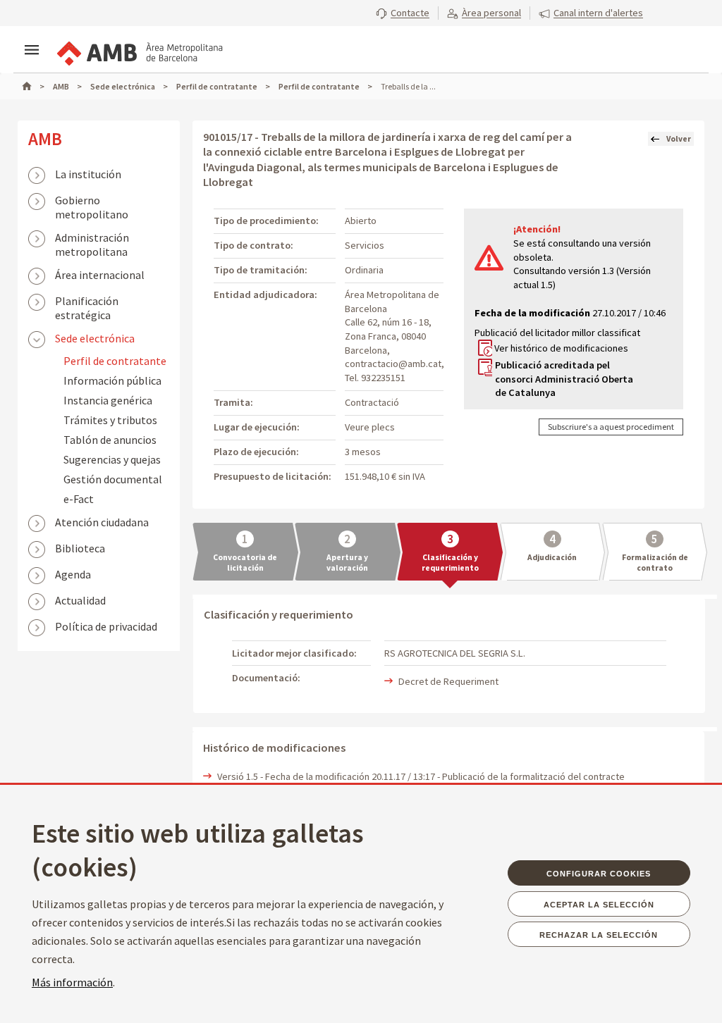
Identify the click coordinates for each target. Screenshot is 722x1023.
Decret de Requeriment (448, 681)
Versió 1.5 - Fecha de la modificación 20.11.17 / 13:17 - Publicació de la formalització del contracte (421, 776)
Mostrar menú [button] (32, 50)
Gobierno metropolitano (91, 201)
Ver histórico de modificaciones (561, 348)
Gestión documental (112, 479)
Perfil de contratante (114, 361)
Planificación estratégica (86, 302)
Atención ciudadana (102, 522)
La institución (88, 174)
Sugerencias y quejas (112, 459)
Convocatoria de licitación (245, 562)
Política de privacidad (106, 626)
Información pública (112, 380)
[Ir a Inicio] (33, 86)
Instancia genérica (107, 400)
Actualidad (80, 600)
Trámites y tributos (110, 420)
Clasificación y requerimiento (450, 562)
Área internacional (100, 275)
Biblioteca (80, 548)
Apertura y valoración (347, 562)
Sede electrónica (95, 338)
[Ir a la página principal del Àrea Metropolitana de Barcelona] (139, 50)
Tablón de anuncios (110, 440)
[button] (402, 12)
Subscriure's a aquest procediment (611, 426)
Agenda (73, 574)
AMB (45, 139)
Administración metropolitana (92, 238)
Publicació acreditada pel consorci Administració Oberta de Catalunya (564, 379)
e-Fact (78, 499)
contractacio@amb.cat (393, 363)
